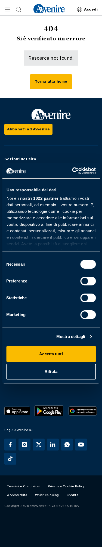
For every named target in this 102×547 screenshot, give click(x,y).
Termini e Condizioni (23, 486)
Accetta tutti (51, 354)
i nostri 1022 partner (37, 198)
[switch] (88, 281)
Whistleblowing (47, 495)
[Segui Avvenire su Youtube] (81, 445)
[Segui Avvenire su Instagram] (24, 445)
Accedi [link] (91, 9)
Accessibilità (17, 495)
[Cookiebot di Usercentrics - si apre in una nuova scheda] (73, 170)
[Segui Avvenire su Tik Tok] (10, 459)
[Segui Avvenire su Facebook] (10, 445)
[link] (49, 8)
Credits (72, 495)
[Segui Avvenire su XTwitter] (39, 445)
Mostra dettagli (70, 336)
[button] (7, 9)
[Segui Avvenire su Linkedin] (53, 445)
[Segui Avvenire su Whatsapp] (67, 445)
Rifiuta (51, 371)
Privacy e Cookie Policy (66, 486)
